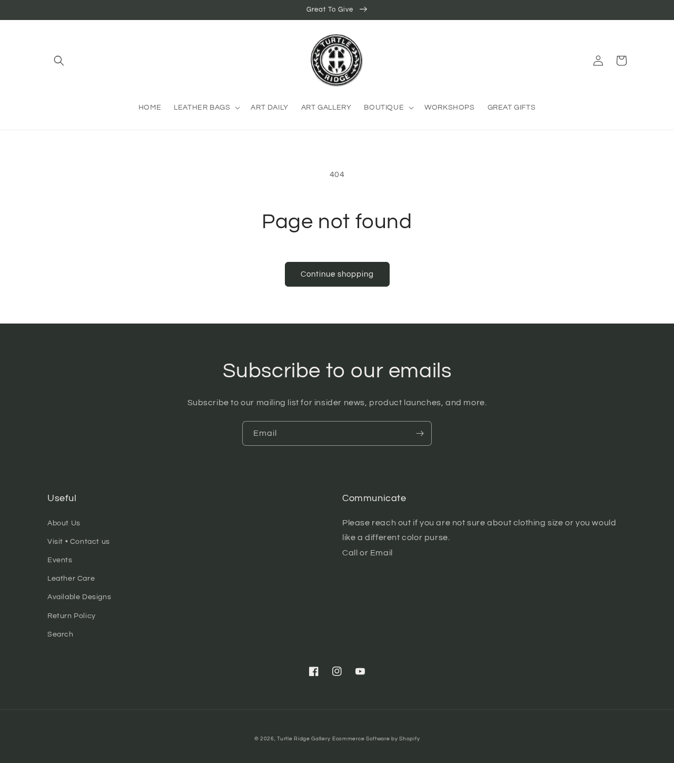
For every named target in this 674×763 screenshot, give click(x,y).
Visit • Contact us (78, 541)
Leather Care (71, 578)
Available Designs (79, 597)
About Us (64, 523)
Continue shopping (337, 274)
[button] (59, 60)
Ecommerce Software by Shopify (376, 738)
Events (60, 560)
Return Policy (71, 616)
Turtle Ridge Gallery (303, 738)
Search (60, 634)
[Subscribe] (419, 433)
